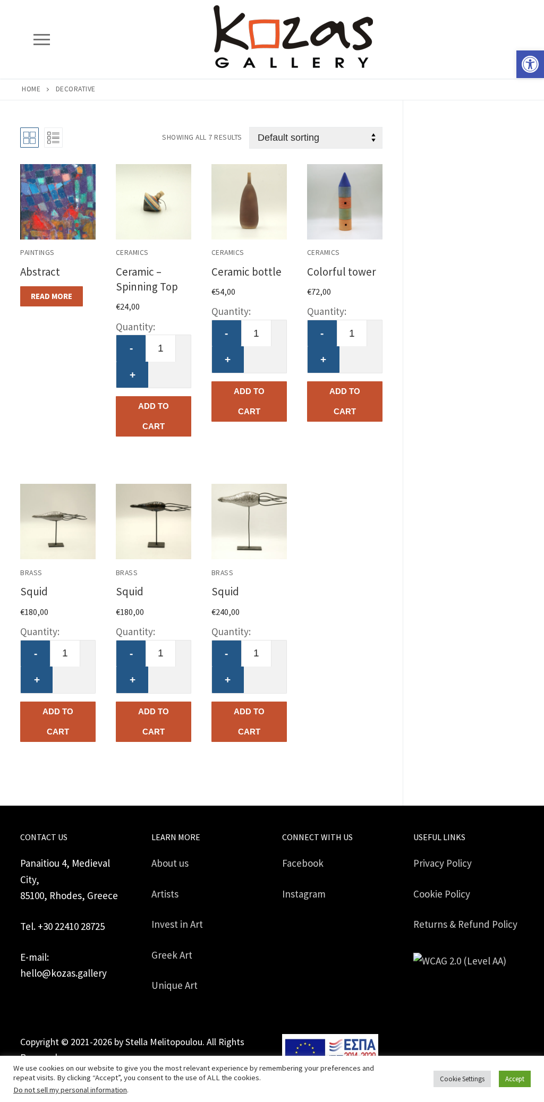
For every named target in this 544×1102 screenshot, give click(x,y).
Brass (31, 572)
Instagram (304, 893)
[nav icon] (41, 39)
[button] (530, 64)
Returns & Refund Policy (465, 924)
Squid (34, 591)
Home (31, 88)
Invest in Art (177, 924)
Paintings (37, 252)
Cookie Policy (441, 893)
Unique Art (174, 985)
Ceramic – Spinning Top (147, 279)
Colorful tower (341, 271)
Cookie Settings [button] (462, 1078)
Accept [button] (514, 1078)
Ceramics (132, 252)
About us (170, 863)
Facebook (303, 863)
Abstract (40, 271)
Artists (164, 893)
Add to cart (153, 416)
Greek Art (171, 955)
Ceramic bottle (246, 271)
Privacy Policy (442, 863)
